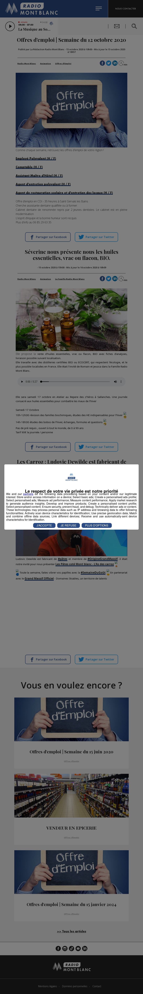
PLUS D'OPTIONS (96, 525)
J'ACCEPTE (44, 525)
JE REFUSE (68, 525)
